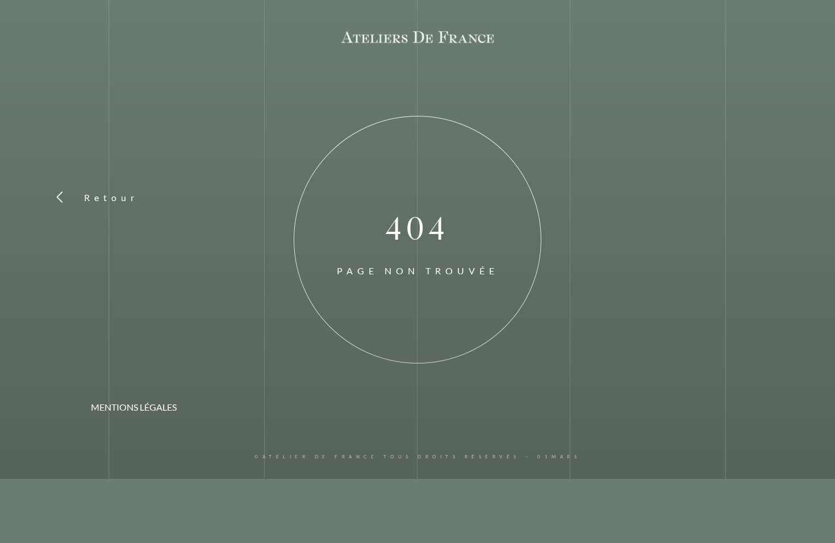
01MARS (559, 457)
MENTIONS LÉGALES (134, 407)
